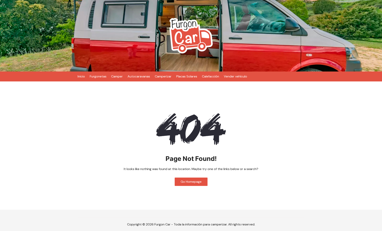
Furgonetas (98, 76)
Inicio (81, 76)
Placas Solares (186, 76)
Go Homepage (191, 182)
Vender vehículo (235, 76)
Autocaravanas (139, 76)
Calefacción (210, 76)
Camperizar (163, 76)
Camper (117, 76)
